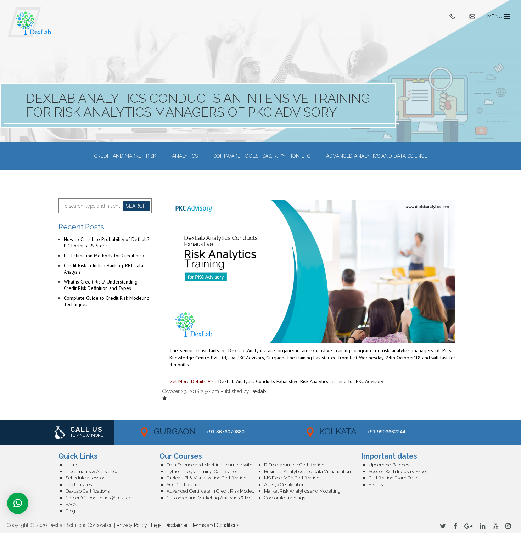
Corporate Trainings (284, 497)
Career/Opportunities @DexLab (98, 497)
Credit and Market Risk (125, 156)
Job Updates (79, 484)
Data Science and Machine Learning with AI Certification (215, 464)
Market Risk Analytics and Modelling (302, 491)
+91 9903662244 (386, 431)
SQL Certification (184, 484)
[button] (17, 503)
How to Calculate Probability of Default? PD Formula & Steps (107, 242)
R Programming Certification (294, 464)
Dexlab (258, 391)
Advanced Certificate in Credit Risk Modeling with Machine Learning (215, 491)
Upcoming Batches (389, 464)
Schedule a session (86, 478)
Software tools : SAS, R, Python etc (261, 156)
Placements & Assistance (92, 471)
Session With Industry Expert (399, 471)
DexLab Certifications (88, 491)
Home (72, 464)
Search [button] (136, 206)
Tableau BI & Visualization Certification (206, 478)
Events (376, 484)
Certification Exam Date (393, 478)
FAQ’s (71, 504)
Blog (70, 511)
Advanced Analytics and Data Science (376, 156)
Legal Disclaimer (169, 525)
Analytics (185, 156)
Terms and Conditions (215, 525)
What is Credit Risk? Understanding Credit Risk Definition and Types (101, 285)
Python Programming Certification (203, 471)
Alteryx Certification (284, 484)
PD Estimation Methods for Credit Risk (104, 255)
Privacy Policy (132, 525)
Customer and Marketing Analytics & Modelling (215, 497)
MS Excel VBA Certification (291, 478)
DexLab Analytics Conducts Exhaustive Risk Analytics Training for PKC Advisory (300, 381)
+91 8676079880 (225, 431)
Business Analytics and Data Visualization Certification (313, 471)
